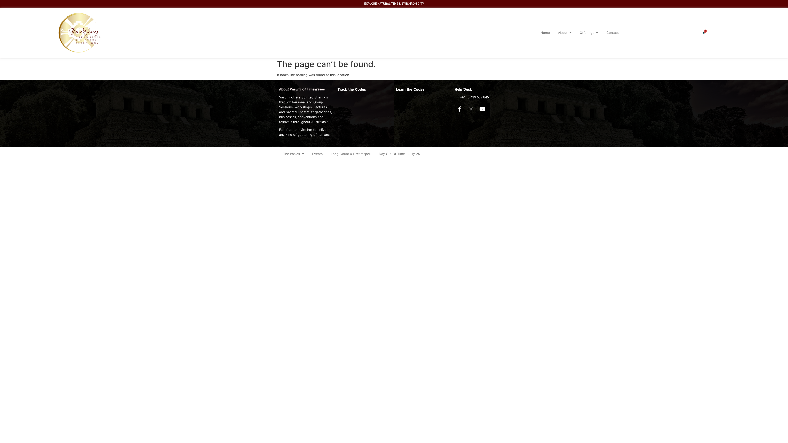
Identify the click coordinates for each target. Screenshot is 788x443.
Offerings (587, 33)
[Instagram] (471, 109)
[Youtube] (482, 109)
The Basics (291, 154)
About (562, 33)
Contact (612, 33)
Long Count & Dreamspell (351, 154)
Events (317, 154)
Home (545, 33)
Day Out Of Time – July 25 (399, 154)
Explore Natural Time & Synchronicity (394, 3)
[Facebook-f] (460, 109)
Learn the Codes (410, 89)
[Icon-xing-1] (493, 109)
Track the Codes (352, 89)
